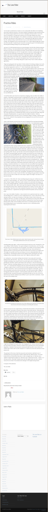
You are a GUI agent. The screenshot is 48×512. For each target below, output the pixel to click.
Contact (23, 16)
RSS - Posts (19, 497)
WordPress (44, 510)
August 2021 (4, 456)
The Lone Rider (12, 4)
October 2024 (4, 443)
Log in (3, 497)
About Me (10, 16)
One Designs (41, 509)
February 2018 (5, 470)
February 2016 (5, 488)
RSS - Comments (20, 500)
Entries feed (4, 500)
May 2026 (4, 438)
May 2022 (4, 452)
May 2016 (4, 481)
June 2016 (4, 479)
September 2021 (5, 454)
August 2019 (4, 468)
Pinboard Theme (35, 509)
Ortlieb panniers (7, 382)
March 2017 (4, 472)
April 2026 (4, 441)
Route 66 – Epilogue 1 (21, 13)
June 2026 (4, 436)
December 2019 (5, 461)
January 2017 (4, 474)
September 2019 (5, 465)
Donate (29, 16)
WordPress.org (5, 504)
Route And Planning (27, 27)
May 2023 (4, 447)
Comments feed (5, 502)
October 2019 (4, 463)
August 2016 (4, 477)
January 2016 (4, 490)
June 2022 (4, 450)
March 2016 (4, 486)
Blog (17, 16)
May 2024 (4, 445)
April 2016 (4, 483)
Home (4, 16)
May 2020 (4, 459)
